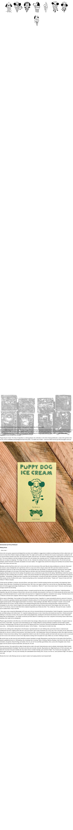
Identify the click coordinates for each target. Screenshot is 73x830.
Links (36, 27)
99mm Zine (36, 13)
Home (8, 13)
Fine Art (46, 13)
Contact (18, 13)
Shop (64, 13)
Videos (27, 13)
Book (55, 13)
